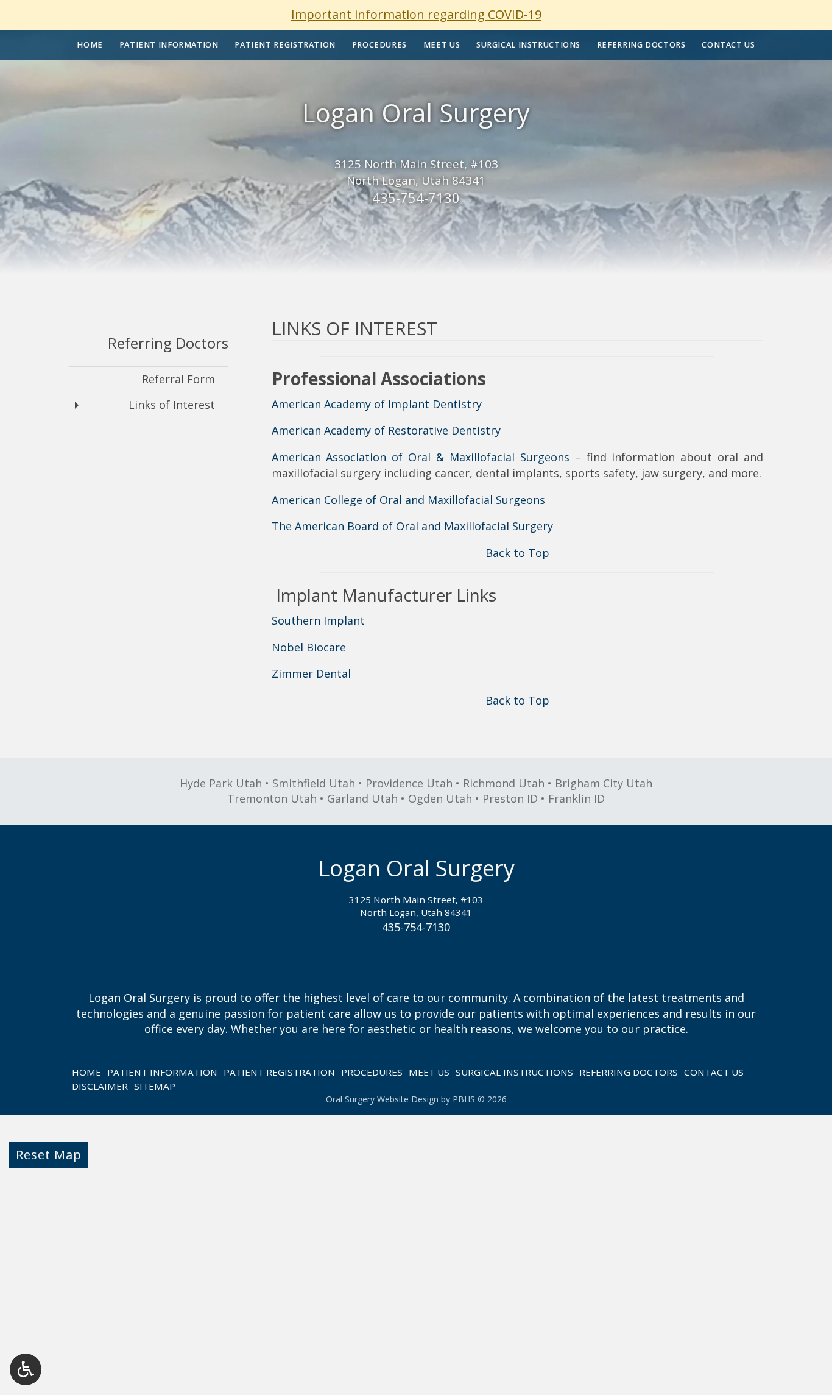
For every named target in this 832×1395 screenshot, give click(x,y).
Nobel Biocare (309, 647)
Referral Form (178, 379)
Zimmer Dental (311, 673)
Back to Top (517, 552)
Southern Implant (318, 620)
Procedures (379, 45)
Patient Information (169, 45)
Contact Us (728, 45)
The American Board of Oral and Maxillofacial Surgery (412, 526)
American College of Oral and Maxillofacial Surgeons (408, 499)
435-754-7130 (416, 197)
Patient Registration (285, 45)
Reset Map (49, 1154)
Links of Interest (172, 404)
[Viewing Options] (25, 1369)
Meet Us (441, 45)
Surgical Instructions (528, 45)
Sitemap (154, 1086)
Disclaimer (100, 1086)
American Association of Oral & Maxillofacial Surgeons (420, 457)
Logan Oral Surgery (416, 113)
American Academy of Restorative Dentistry (386, 430)
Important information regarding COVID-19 (416, 14)
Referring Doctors (641, 45)
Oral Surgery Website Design (382, 1099)
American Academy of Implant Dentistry (377, 404)
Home (90, 45)
